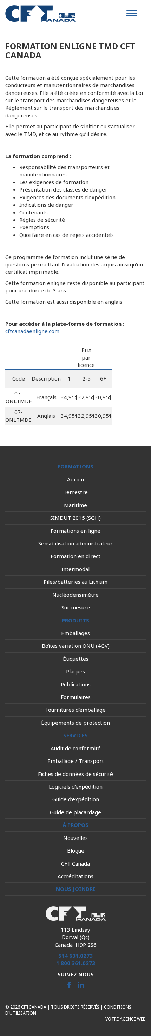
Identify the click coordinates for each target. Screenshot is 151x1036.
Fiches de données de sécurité (75, 773)
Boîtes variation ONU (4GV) (76, 645)
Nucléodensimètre (75, 594)
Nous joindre (76, 888)
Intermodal (75, 568)
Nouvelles (75, 837)
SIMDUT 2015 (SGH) (75, 517)
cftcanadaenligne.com (32, 331)
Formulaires (76, 696)
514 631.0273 (75, 955)
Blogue (75, 850)
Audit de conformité (76, 748)
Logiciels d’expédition (76, 786)
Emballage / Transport (75, 760)
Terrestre (75, 492)
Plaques (75, 671)
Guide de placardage (75, 812)
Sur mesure (75, 607)
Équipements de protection (75, 722)
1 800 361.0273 (75, 962)
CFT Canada (75, 863)
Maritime (75, 505)
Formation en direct (75, 555)
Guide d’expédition (75, 799)
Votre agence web (125, 1019)
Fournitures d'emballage (75, 709)
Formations (75, 466)
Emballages (75, 632)
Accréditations (75, 876)
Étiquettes (75, 658)
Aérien (75, 479)
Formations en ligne (75, 530)
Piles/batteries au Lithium (75, 581)
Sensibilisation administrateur (75, 543)
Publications (76, 684)
